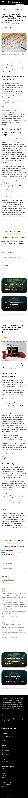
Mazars (15, 243)
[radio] (7, 234)
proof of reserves (21, 243)
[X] (2, 759)
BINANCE (16, 241)
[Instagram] (2, 752)
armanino (7, 241)
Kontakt (3, 740)
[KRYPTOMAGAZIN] (14, 2)
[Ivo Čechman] (2, 22)
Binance (15, 114)
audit (12, 241)
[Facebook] (2, 750)
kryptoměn (7, 99)
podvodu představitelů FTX (16, 101)
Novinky (3, 9)
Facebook (6, 750)
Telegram (6, 754)
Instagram (6, 752)
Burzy (7, 9)
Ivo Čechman (6, 22)
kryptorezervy (4, 243)
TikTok (6, 757)
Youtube (6, 761)
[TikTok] (2, 757)
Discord (6, 748)
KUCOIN (10, 243)
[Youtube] (2, 761)
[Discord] (2, 748)
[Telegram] (2, 755)
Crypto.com (21, 241)
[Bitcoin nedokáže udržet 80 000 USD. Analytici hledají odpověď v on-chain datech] (14, 285)
